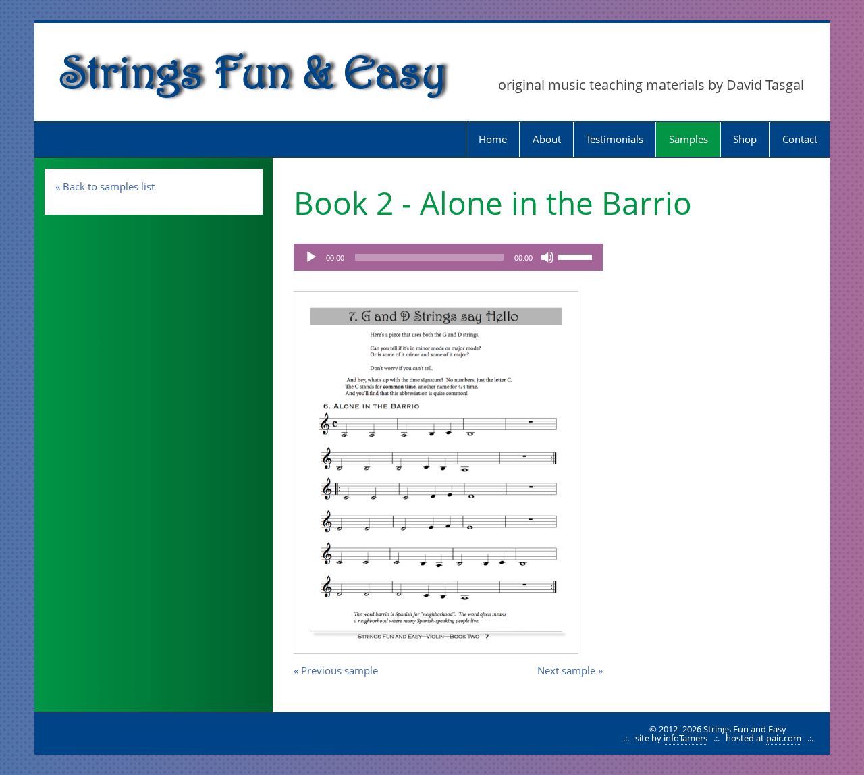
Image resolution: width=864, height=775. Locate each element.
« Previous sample (336, 670)
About (547, 139)
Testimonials (614, 139)
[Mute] (547, 257)
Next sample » (570, 670)
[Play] (311, 257)
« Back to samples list (105, 186)
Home (493, 139)
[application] (448, 257)
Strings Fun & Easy (253, 71)
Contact (799, 139)
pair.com (783, 738)
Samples (688, 139)
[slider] (577, 256)
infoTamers (685, 738)
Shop (745, 139)
